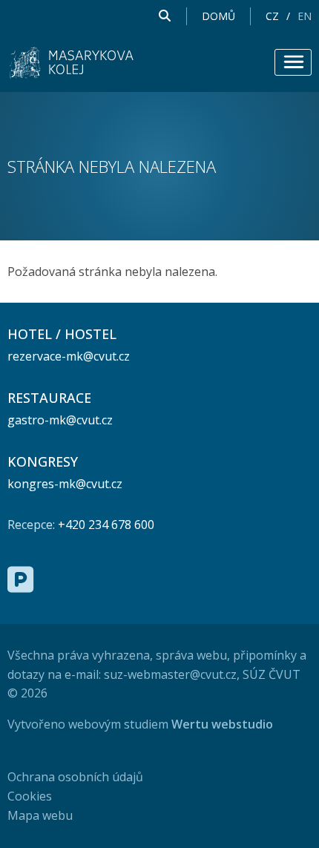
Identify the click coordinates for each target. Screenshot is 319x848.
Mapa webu (40, 815)
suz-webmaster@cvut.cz (170, 674)
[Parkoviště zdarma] (20, 579)
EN (304, 16)
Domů (218, 16)
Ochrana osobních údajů (75, 777)
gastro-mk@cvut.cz (60, 420)
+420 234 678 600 (106, 524)
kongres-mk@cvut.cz (64, 484)
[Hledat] (164, 16)
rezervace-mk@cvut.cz (68, 356)
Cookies (29, 796)
